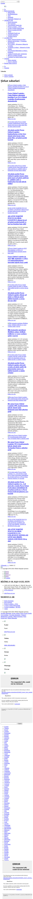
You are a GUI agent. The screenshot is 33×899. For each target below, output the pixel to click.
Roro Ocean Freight (26, 613)
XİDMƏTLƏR (8, 20)
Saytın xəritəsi (16, 613)
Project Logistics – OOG (15, 27)
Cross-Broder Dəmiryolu (15, 25)
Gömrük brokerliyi (13, 34)
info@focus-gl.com (9, 593)
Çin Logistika (4, 615)
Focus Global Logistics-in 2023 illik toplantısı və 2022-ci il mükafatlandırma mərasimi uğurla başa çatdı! (18, 259)
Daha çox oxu (12, 119)
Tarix (9, 15)
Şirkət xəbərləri (12, 60)
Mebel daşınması (18, 616)
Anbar (9, 31)
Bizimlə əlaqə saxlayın (10, 63)
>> (8, 565)
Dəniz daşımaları (12, 22)
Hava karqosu (11, 23)
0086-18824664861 (9, 645)
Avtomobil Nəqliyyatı (14, 33)
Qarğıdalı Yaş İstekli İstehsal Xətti (17, 57)
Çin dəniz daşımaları (14, 615)
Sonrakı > (5, 565)
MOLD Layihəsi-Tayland (15, 55)
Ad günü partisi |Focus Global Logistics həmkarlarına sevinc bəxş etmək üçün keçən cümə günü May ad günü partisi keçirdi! (17, 135)
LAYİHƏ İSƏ (8, 38)
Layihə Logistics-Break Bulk (16, 28)
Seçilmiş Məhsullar (6, 613)
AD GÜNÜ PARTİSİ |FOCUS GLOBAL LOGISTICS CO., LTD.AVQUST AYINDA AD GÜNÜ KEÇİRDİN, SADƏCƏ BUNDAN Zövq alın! (18, 535)
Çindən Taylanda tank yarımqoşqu (17, 54)
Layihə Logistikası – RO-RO (12, 607)
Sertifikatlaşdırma (12, 14)
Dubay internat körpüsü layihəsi (16, 39)
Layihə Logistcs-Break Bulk (12, 605)
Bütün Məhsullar (12, 618)
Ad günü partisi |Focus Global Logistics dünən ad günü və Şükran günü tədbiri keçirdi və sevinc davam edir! (17, 297)
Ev (5, 9)
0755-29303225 (8, 590)
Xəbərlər (6, 58)
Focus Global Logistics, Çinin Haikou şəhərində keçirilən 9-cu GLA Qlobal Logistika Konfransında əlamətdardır (17, 97)
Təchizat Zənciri (12, 36)
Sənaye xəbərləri (12, 62)
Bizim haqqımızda (9, 11)
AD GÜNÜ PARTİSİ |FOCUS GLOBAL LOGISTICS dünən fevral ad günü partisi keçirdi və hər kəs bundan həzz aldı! (17, 220)
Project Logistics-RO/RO (15, 30)
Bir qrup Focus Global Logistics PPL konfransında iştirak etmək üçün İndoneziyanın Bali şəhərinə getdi (18, 407)
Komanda (10, 17)
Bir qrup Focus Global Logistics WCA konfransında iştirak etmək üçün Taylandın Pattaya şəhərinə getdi (18, 446)
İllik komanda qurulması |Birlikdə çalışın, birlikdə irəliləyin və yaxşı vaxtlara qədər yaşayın (17, 333)
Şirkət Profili (11, 12)
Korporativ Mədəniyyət (14, 19)
